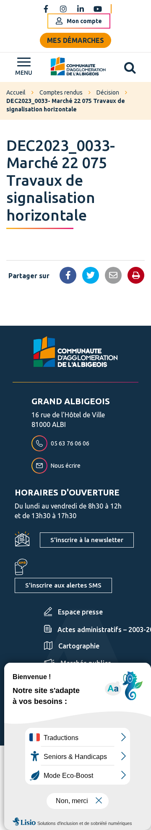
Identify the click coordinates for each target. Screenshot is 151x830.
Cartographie (78, 646)
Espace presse (80, 612)
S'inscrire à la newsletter (86, 539)
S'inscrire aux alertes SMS (63, 585)
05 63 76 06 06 (70, 443)
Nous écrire (66, 465)
